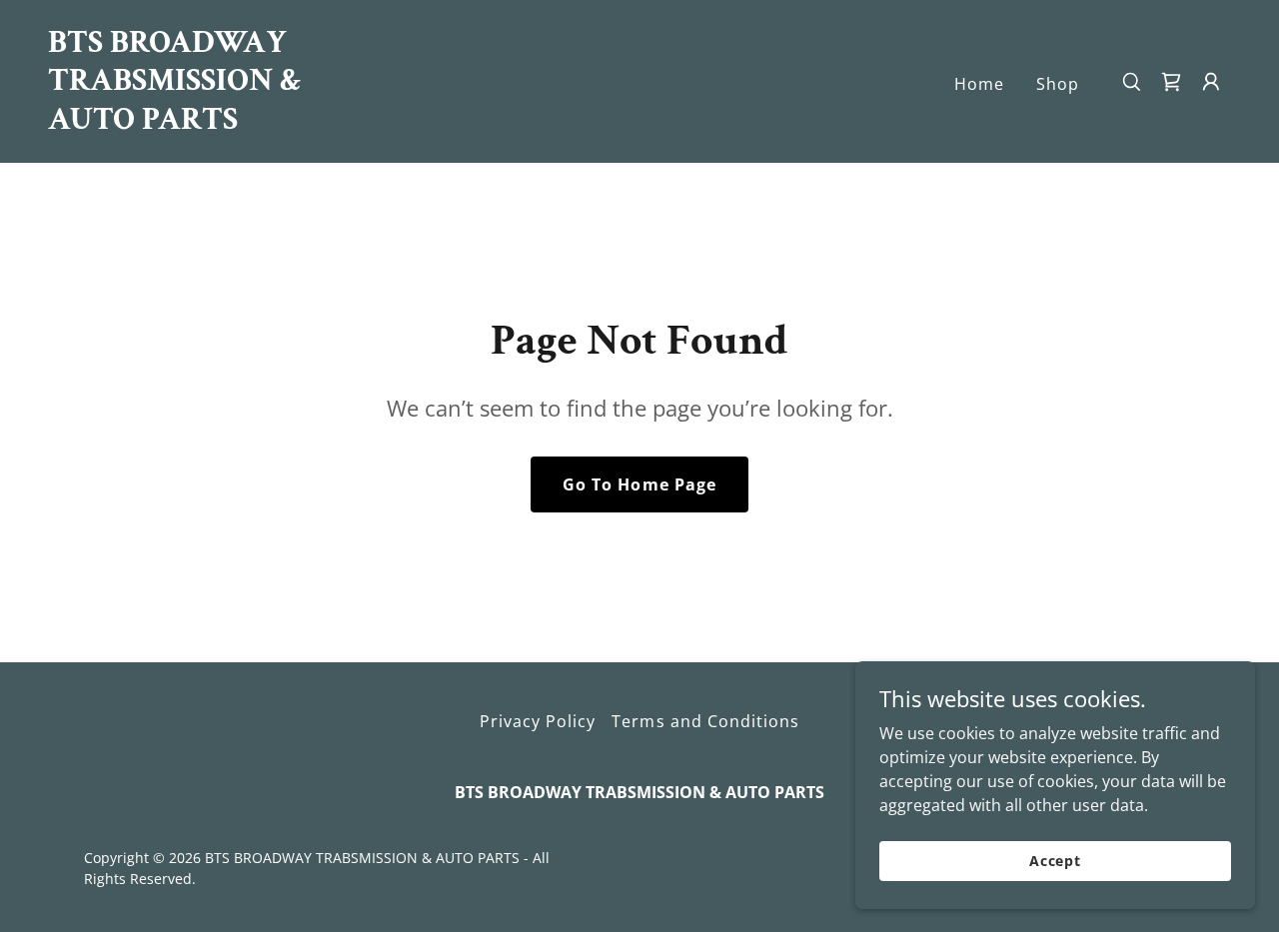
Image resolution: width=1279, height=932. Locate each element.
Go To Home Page (639, 484)
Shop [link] (1057, 84)
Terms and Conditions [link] (705, 721)
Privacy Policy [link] (538, 721)
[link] (214, 123)
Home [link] (979, 84)
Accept (1055, 860)
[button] (1211, 82)
